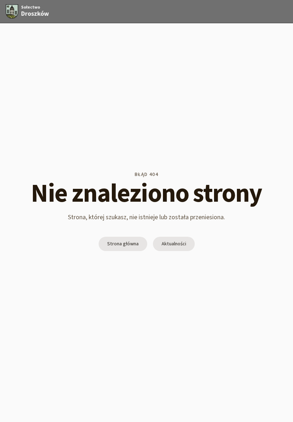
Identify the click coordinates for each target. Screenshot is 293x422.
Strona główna (123, 243)
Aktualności (174, 243)
